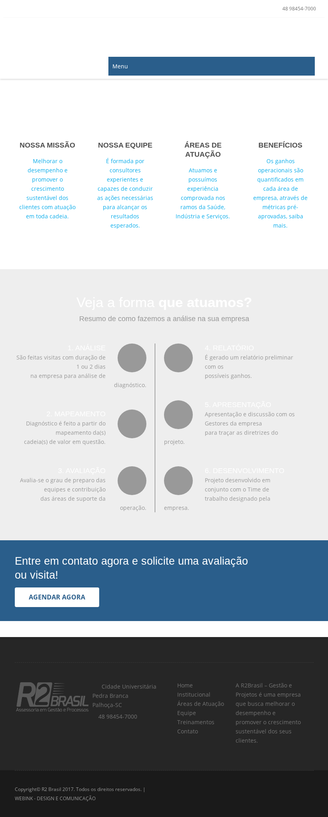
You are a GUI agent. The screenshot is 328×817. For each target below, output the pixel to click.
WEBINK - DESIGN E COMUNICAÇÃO (55, 798)
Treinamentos (195, 722)
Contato (187, 731)
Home (184, 685)
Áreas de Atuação (200, 703)
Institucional (193, 694)
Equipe (186, 713)
